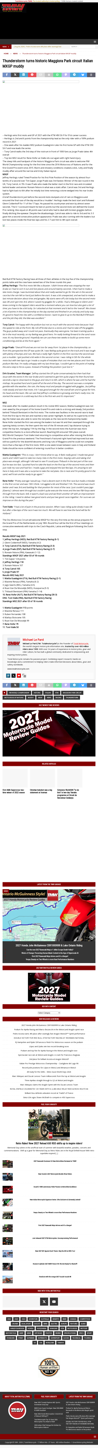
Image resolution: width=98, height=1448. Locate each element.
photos (49, 1333)
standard (11, 1338)
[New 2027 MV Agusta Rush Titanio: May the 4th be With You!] (8, 1254)
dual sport (26, 1324)
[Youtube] (19, 676)
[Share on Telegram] (74, 75)
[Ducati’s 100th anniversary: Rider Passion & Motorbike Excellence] (8, 1189)
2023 (16, 1319)
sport (89, 1333)
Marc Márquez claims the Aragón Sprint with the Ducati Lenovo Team (49, 1084)
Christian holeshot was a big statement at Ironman (41, 791)
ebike (45, 1324)
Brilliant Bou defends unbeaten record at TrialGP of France (49, 1093)
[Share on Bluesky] (83, 75)
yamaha (61, 1343)
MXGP (40, 697)
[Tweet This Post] (15, 75)
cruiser (15, 1324)
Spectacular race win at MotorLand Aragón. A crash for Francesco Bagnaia (49, 1055)
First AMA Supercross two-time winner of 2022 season (14, 791)
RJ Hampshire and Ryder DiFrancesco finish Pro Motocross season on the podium (49, 1042)
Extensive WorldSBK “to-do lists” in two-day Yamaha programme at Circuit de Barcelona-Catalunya (68, 794)
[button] (94, 42)
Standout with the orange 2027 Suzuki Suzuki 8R (55, 1277)
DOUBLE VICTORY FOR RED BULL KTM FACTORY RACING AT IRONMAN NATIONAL (49, 1038)
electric (54, 1324)
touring (87, 1338)
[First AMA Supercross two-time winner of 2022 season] (15, 778)
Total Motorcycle (80, 643)
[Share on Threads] (91, 75)
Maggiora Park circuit (72, 693)
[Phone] (24, 676)
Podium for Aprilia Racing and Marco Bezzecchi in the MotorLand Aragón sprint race (49, 1029)
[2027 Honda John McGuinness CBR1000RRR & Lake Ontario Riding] (49, 940)
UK (35, 1343)
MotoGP (84, 1328)
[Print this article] (49, 75)
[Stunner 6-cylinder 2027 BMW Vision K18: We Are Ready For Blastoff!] (8, 1267)
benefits (56, 1319)
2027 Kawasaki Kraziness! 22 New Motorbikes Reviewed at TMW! (55, 1161)
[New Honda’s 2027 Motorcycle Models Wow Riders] (8, 1177)
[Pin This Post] (32, 75)
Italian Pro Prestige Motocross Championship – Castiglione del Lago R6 (49, 1063)
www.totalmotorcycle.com (18, 669)
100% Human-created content (72, 1)
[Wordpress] (8, 676)
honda (30, 1328)
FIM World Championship (19, 693)
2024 (23, 1319)
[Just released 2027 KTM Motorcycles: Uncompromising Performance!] (8, 1241)
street (20, 1338)
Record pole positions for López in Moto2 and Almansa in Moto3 (49, 1067)
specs (81, 1333)
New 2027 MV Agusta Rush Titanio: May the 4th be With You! (55, 1251)
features (73, 1324)
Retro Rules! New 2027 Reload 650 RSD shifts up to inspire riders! (49, 1143)
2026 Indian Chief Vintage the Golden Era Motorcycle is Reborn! (47, 1426)
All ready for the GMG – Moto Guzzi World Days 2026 (49, 1072)
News (49, 697)
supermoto (42, 1338)
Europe (64, 1324)
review (58, 1333)
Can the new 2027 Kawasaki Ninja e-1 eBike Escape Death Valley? (50, 950)
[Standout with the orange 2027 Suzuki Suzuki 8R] (8, 1279)
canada (73, 1319)
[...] (57, 1153)
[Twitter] (13, 676)
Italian (48, 693)
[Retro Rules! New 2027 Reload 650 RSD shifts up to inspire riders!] (49, 1124)
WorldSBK (50, 1343)
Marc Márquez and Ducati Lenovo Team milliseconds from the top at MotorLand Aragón (49, 1076)
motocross (72, 1328)
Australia (45, 1319)
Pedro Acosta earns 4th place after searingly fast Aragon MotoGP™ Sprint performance (49, 1034)
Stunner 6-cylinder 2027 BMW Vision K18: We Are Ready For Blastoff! (55, 1264)
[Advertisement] (61, 21)
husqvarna (41, 1328)
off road (38, 1333)
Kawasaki (53, 1328)
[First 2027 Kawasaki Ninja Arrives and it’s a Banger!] (8, 1228)
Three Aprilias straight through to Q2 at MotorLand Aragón (49, 1080)
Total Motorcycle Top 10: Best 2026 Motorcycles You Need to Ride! (45, 1421)
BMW (64, 1319)
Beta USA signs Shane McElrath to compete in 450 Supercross (49, 1097)
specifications (70, 1333)
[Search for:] (82, 46)
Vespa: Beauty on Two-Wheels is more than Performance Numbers (50, 959)
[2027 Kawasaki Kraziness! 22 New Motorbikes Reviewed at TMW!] (8, 1164)
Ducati (37, 1324)
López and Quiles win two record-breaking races (49, 1046)
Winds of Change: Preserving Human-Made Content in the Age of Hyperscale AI (50, 953)
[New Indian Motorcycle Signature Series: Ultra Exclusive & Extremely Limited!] (8, 1202)
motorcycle (11, 1333)
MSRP (21, 1333)
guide (83, 1324)
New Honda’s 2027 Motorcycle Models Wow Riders (55, 1174)
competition (85, 1319)
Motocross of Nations (13, 697)
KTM (56, 693)
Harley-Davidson (17, 1328)
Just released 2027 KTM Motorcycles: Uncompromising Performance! (55, 1238)
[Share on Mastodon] (66, 75)
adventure (33, 1319)
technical (76, 1338)
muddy (31, 697)
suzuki (66, 1338)
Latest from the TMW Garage (49, 884)
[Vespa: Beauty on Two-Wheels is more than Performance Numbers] (8, 1215)
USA (40, 1343)
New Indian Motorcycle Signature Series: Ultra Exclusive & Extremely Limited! (55, 1200)
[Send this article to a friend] (40, 75)
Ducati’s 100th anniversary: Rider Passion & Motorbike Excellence (55, 1187)
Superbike (30, 1338)
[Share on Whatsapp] (57, 75)
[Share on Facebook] (7, 75)
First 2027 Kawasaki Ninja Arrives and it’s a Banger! (50, 956)
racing (58, 697)
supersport (55, 1338)
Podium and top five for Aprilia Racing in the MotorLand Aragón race (49, 1050)
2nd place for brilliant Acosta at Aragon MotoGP (49, 1059)
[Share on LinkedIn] (23, 75)
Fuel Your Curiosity (49, 1104)
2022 (9, 1319)
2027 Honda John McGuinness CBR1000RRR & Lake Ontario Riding (49, 945)
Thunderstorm (72, 697)
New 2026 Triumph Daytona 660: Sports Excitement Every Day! (47, 1403)
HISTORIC (37, 693)
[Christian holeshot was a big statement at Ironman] (42, 778)
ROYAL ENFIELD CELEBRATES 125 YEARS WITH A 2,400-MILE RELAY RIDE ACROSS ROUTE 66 (49, 1089)
